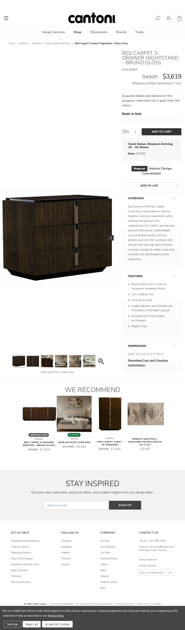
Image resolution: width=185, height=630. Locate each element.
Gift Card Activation (21, 582)
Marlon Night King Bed (74, 442)
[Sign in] (168, 19)
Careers (104, 564)
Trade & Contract (108, 582)
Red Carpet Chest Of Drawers (109, 443)
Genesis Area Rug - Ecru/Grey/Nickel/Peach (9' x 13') (145, 441)
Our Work (105, 552)
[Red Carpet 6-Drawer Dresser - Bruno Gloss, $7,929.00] (39, 414)
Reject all (32, 624)
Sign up (125, 505)
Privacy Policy (56, 615)
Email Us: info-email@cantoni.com (156, 546)
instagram (66, 546)
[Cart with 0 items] (179, 19)
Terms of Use (143, 603)
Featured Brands (108, 558)
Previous (4, 238)
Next (111, 238)
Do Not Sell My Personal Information (94, 603)
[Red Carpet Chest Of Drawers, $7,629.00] (110, 414)
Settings (12, 624)
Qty (125, 131)
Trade (139, 32)
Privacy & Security (125, 603)
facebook (66, 541)
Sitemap (157, 603)
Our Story (105, 541)
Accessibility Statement (61, 603)
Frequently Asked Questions (25, 541)
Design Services (147, 565)
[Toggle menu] (6, 18)
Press (103, 570)
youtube (65, 564)
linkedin (65, 552)
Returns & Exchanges (22, 558)
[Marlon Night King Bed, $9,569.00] (75, 414)
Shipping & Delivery (21, 552)
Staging (104, 576)
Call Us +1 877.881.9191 (152, 541)
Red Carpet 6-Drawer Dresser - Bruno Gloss (39, 444)
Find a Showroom (148, 559)
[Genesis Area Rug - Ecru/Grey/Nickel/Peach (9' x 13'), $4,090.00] (146, 414)
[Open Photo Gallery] (101, 362)
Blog (102, 588)
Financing (16, 576)
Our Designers (107, 546)
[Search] (157, 19)
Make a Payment (19, 570)
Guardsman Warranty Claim (25, 564)
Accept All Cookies (57, 624)
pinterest (65, 558)
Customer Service (20, 546)
